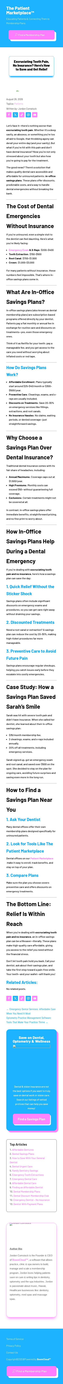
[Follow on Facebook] (8, 114)
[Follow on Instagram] (28, 114)
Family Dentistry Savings (25, 1170)
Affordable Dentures (23, 1149)
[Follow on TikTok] (21, 114)
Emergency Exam (19, 249)
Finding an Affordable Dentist (27, 1187)
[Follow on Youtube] (34, 114)
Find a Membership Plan (31, 34)
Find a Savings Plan (31, 1119)
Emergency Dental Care (24, 1179)
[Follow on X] (15, 114)
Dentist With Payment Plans (28, 1204)
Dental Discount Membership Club (31, 1195)
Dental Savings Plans (23, 1153)
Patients (18, 103)
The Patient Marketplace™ (20, 10)
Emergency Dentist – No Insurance (31, 1199)
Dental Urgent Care (22, 1166)
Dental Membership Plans (26, 1191)
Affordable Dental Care (24, 1183)
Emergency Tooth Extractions (28, 1174)
